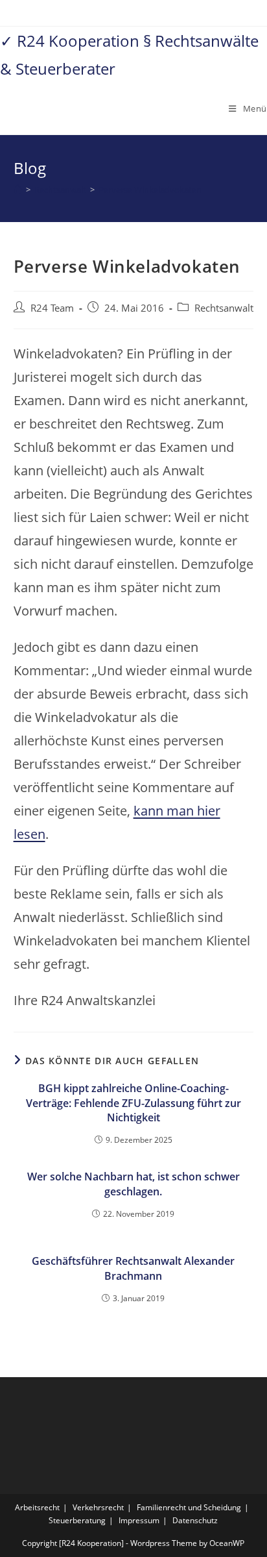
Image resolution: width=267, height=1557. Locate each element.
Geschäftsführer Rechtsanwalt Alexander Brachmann (133, 1268)
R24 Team (52, 308)
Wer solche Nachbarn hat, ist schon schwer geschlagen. (133, 1183)
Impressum (139, 1520)
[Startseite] (18, 189)
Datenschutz (195, 1520)
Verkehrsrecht (98, 1507)
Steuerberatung (77, 1520)
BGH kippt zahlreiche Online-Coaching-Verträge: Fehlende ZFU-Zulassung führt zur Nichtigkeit (133, 1103)
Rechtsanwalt (223, 308)
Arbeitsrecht (37, 1507)
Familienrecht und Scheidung (189, 1507)
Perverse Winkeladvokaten (150, 189)
